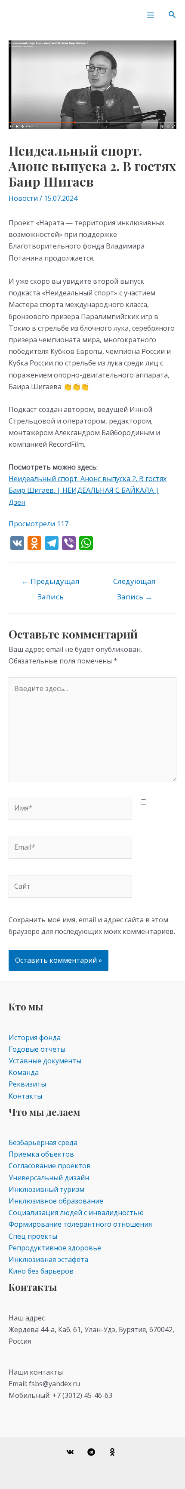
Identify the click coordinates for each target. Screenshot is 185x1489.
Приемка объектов (41, 1154)
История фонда (35, 1037)
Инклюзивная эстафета (48, 1259)
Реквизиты (27, 1084)
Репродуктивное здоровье (55, 1248)
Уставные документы (45, 1060)
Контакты (25, 1096)
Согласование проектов (50, 1165)
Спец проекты (33, 1236)
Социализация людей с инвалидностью (76, 1212)
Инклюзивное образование (56, 1201)
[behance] (113, 1452)
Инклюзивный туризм (46, 1189)
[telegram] (93, 1452)
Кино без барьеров (41, 1271)
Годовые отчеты (37, 1049)
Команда (24, 1072)
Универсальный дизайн (49, 1177)
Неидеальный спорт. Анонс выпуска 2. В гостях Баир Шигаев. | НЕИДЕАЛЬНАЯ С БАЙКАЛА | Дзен (87, 490)
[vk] (72, 1452)
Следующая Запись (134, 583)
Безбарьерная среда (43, 1142)
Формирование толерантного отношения (80, 1224)
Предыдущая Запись (51, 583)
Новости (23, 198)
